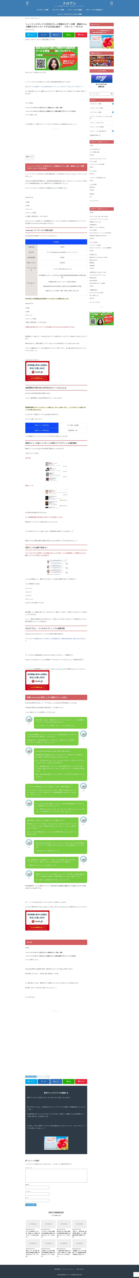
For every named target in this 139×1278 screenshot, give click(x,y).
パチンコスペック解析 (58, 9)
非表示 (31, 156)
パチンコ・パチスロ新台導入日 (94, 9)
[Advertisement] (56, 143)
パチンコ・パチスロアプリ (97, 122)
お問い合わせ (80, 1269)
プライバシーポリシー (68, 1269)
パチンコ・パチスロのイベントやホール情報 (69, 14)
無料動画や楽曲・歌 (31, 1076)
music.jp (73, 174)
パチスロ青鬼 (93, 171)
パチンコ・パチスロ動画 (44, 1076)
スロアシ (69, 3)
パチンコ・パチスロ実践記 (75, 9)
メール (28, 1191)
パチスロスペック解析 (42, 9)
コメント (28, 1167)
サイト (27, 1197)
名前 (27, 1184)
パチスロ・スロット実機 (96, 108)
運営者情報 (57, 1269)
